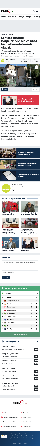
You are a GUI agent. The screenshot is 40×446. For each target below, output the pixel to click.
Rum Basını (12, 17)
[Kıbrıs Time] (8, 11)
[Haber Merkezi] (6, 188)
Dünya (28, 17)
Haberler (4, 34)
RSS (5, 436)
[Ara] (34, 11)
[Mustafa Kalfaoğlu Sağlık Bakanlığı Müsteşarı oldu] (30, 206)
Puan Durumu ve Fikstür (10, 421)
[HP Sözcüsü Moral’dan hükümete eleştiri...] (10, 242)
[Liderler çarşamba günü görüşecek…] (30, 242)
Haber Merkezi (17, 187)
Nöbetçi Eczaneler (9, 413)
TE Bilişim (24, 443)
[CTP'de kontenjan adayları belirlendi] (10, 206)
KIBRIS (3, 17)
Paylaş (5, 89)
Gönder (5, 277)
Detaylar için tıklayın (20, 335)
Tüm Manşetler (27, 421)
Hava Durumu (27, 413)
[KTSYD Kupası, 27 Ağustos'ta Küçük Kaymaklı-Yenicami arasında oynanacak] (10, 223)
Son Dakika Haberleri (9, 426)
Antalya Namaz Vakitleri (11, 417)
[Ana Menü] (37, 11)
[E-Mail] (13, 190)
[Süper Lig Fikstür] (37, 341)
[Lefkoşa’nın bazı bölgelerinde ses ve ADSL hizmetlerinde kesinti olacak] (20, 75)
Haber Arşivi (27, 426)
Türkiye (21, 17)
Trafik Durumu (27, 417)
